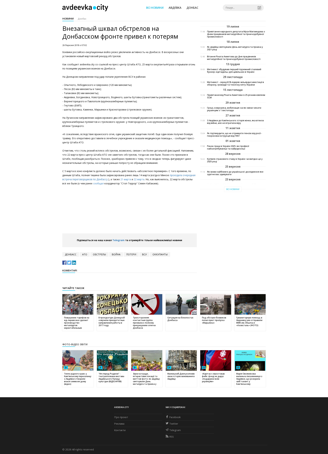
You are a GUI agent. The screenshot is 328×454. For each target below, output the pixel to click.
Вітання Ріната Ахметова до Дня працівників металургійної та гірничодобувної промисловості (234, 57)
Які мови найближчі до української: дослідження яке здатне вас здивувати (235, 173)
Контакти (120, 430)
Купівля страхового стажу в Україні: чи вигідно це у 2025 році (235, 160)
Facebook (175, 417)
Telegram (118, 240)
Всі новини (154, 8)
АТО (84, 254)
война (116, 254)
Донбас (192, 8)
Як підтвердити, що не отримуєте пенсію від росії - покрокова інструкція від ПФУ (234, 134)
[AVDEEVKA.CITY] (85, 7)
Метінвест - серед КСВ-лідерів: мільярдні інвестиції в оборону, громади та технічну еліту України (235, 83)
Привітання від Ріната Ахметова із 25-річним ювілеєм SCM (236, 96)
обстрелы (99, 254)
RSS (171, 436)
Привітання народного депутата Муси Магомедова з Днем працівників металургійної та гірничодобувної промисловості (236, 34)
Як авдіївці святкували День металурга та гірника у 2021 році (235, 48)
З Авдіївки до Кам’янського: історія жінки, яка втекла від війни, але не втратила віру (235, 121)
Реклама (119, 423)
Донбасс (70, 254)
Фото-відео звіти (74, 344)
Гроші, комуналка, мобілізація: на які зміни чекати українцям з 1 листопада (234, 109)
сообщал (98, 183)
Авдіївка (175, 8)
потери (131, 254)
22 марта (139, 179)
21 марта (125, 179)
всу (144, 254)
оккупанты (160, 254)
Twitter (173, 423)
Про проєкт (121, 417)
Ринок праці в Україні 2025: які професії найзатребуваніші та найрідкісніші (228, 147)
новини (68, 18)
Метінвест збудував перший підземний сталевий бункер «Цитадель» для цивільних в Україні (234, 70)
